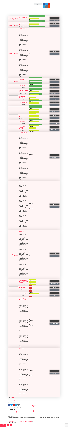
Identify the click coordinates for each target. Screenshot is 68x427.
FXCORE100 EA (23, 102)
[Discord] (46, 6)
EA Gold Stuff (22, 293)
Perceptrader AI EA (23, 23)
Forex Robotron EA (23, 115)
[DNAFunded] (2, 12)
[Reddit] (49, 6)
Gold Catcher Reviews (23, 96)
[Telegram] (44, 6)
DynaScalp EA (23, 133)
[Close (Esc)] (1, 425)
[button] (54, 20)
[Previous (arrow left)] (1, 426)
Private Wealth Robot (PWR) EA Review (23, 281)
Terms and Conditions (20, 421)
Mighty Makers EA (23, 29)
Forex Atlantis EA (23, 182)
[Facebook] (44, 4)
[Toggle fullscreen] (7, 425)
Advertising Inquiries (28, 421)
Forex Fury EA (22, 121)
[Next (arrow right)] (4, 426)
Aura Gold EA (22, 287)
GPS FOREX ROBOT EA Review (22, 127)
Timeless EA (22, 79)
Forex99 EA (22, 85)
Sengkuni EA (22, 231)
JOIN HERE (21, 1)
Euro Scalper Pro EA (23, 91)
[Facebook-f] (9, 405)
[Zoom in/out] (10, 425)
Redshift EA (22, 348)
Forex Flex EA (22, 109)
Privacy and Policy (12, 421)
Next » (14, 397)
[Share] (4, 425)
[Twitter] (46, 4)
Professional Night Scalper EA (23, 299)
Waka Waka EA (23, 18)
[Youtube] (49, 4)
